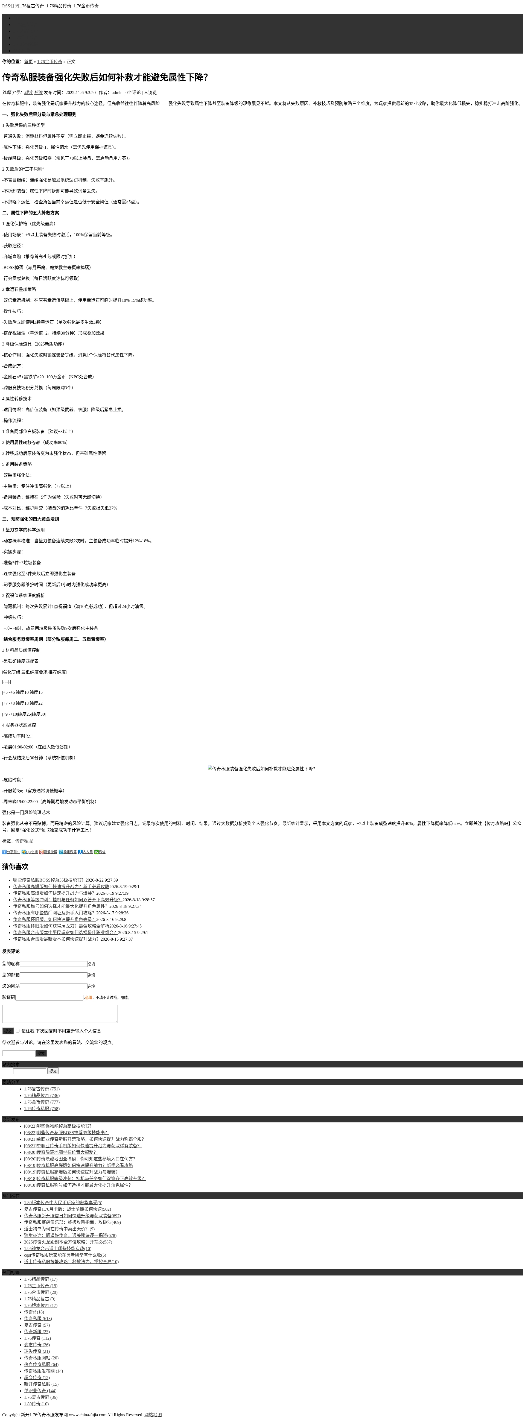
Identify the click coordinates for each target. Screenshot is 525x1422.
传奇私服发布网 (43, 1371)
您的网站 (11, 986)
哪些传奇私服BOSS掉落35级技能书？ (49, 880)
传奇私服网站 (41, 1358)
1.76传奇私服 (25, 44)
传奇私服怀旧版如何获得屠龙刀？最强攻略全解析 (61, 926)
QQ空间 (32, 852)
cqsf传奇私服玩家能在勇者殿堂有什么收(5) (65, 1255)
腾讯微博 (70, 852)
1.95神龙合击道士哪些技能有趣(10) (57, 1248)
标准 (38, 92)
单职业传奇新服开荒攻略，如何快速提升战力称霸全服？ (85, 1139)
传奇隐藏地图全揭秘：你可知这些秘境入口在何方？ (80, 1159)
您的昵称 (11, 963)
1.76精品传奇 (25, 31)
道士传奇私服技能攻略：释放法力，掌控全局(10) (71, 1261)
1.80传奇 (36, 1403)
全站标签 (22, 50)
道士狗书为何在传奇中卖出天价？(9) (59, 1229)
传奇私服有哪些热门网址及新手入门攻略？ (54, 913)
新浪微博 (50, 852)
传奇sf (34, 1312)
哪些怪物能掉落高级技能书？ (59, 1126)
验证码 (8, 997)
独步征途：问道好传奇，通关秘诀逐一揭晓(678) (70, 1235)
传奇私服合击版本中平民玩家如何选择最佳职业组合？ (65, 932)
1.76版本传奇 (40, 1305)
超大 (28, 92)
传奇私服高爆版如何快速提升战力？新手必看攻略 (61, 886)
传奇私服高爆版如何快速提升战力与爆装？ (54, 893)
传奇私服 (24, 841)
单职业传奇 (40, 1390)
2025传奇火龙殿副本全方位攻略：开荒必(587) (68, 1242)
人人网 (88, 852)
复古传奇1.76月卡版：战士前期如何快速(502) (67, 1209)
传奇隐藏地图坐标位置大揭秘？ (61, 1152)
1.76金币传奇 (25, 37)
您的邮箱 (11, 975)
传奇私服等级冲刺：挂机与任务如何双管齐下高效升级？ (67, 899)
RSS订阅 (10, 6)
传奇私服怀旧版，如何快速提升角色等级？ (54, 919)
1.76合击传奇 (40, 1292)
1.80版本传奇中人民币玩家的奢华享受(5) (63, 1202)
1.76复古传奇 (25, 24)
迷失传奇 (37, 1351)
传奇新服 (37, 1331)
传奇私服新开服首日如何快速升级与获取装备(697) (72, 1215)
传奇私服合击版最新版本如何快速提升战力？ (57, 939)
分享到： (13, 852)
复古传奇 (37, 1325)
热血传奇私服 (41, 1364)
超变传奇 (37, 1377)
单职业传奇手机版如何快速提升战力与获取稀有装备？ (83, 1145)
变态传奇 (37, 1344)
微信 (102, 852)
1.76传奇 (37, 1338)
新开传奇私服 (41, 1384)
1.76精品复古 (39, 1299)
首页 (17, 18)
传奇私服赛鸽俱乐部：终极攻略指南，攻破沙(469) (72, 1222)
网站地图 (153, 1414)
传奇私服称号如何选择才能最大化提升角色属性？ (61, 906)
